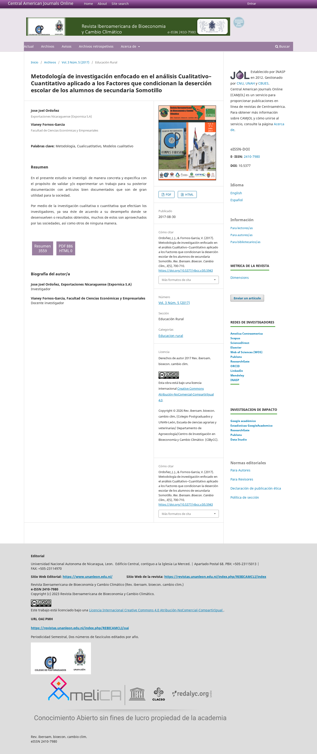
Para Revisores (241, 479)
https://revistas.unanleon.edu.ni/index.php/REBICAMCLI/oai (80, 628)
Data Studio (238, 439)
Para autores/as (241, 235)
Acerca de (129, 46)
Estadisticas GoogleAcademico (251, 425)
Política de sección (244, 497)
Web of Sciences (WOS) (246, 352)
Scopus (235, 338)
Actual (29, 46)
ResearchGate (239, 361)
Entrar (251, 3)
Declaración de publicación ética (256, 488)
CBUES (263, 83)
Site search (120, 3)
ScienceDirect (239, 343)
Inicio (34, 62)
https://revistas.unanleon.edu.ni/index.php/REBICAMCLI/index (215, 576)
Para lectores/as (241, 228)
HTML (189, 194)
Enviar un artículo (247, 298)
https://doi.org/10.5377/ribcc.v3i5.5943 (185, 270)
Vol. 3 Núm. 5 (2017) (75, 62)
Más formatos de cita (176, 280)
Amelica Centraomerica (246, 333)
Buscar (284, 46)
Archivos (47, 46)
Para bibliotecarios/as (245, 242)
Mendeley (237, 375)
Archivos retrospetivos (96, 46)
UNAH (250, 83)
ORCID (235, 366)
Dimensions (239, 277)
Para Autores (240, 470)
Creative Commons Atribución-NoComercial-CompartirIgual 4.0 (186, 394)
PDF (168, 194)
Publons (236, 357)
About (102, 3)
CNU (240, 83)
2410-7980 (252, 156)
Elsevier (235, 347)
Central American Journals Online (40, 3)
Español (236, 200)
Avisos (66, 46)
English (236, 193)
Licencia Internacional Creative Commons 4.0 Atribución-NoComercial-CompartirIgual (156, 610)
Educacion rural (170, 335)
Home (88, 3)
